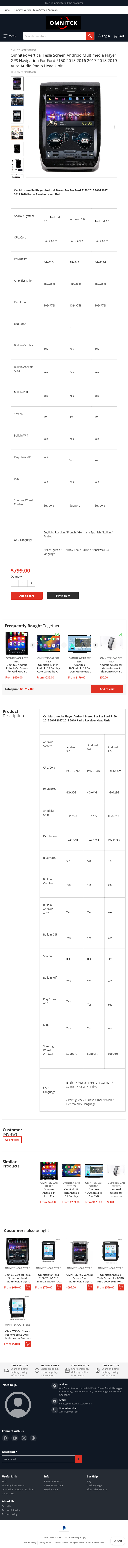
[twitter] (24, 1438)
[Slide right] (17, 175)
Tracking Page (94, 1485)
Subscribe (78, 1459)
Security (6, 1506)
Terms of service (61, 1542)
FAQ (4, 1481)
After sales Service (96, 1489)
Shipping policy (77, 1542)
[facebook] (5, 1438)
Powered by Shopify (77, 1537)
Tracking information (13, 1485)
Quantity (16, 576)
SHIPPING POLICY (53, 1485)
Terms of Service (11, 1510)
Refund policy (9, 1514)
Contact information (95, 1542)
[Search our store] (90, 36)
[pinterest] (33, 1438)
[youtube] (14, 1438)
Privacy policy (45, 1542)
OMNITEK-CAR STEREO (58, 1537)
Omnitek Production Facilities (18, 1489)
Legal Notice (51, 1489)
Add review (12, 1140)
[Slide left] (28, 127)
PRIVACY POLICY (53, 1481)
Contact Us (8, 1493)
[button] (10, 35)
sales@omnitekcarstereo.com (75, 1403)
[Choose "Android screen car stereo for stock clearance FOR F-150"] (120, 634)
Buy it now (63, 595)
